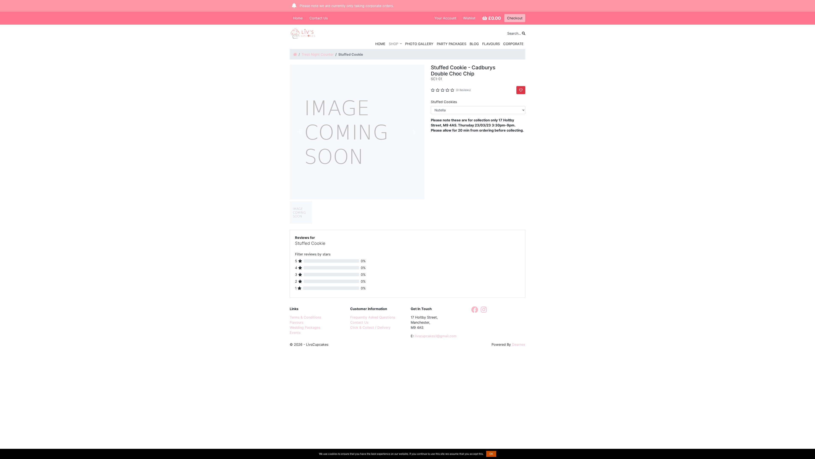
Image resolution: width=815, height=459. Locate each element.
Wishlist (469, 18)
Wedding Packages (305, 327)
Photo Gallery (419, 44)
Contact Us (318, 18)
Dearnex (518, 344)
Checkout (515, 18)
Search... (514, 33)
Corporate (513, 44)
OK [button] (491, 453)
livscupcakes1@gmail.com (436, 336)
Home (298, 18)
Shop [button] (394, 44)
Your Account (445, 18)
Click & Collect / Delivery (370, 327)
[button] (300, 132)
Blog (474, 44)
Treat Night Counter (318, 54)
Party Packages (451, 44)
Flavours (491, 44)
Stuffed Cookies (444, 102)
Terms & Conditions (305, 317)
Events (295, 332)
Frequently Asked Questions (372, 317)
